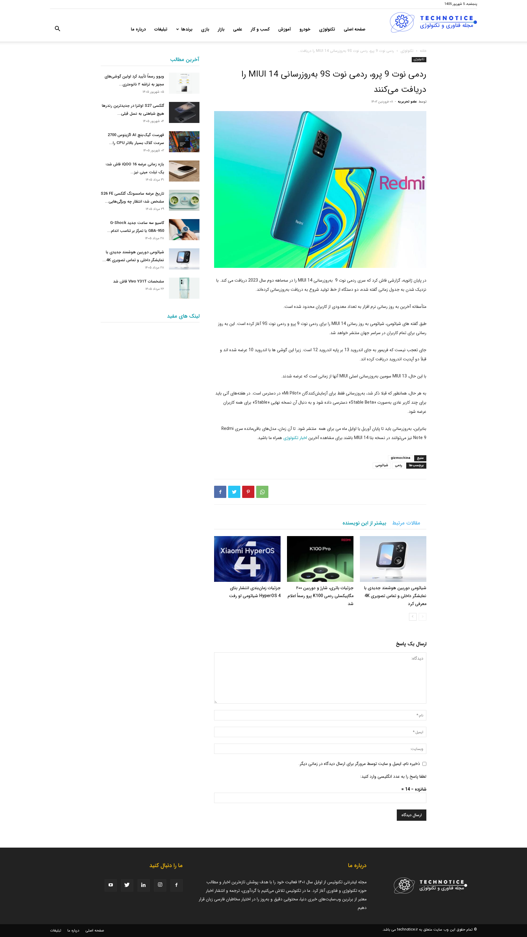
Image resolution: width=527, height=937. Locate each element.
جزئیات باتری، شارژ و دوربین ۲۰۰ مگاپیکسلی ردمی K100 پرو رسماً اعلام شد (320, 596)
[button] (57, 30)
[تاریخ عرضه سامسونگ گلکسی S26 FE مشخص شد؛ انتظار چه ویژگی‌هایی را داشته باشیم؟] (184, 200)
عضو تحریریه (407, 101)
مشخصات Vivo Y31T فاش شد (138, 281)
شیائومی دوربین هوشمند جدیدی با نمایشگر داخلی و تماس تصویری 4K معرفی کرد (395, 596)
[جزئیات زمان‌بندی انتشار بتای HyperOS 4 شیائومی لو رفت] (247, 559)
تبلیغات (160, 29)
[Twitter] (234, 492)
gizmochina (400, 458)
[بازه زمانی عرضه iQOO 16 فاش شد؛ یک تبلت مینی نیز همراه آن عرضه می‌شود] (184, 171)
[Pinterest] (248, 492)
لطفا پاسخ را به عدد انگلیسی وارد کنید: (393, 776)
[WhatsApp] (262, 492)
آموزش (284, 29)
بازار (221, 29)
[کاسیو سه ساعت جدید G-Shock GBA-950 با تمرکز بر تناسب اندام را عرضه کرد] (184, 229)
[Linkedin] (144, 885)
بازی (205, 29)
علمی (237, 29)
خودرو (304, 29)
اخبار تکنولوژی (295, 437)
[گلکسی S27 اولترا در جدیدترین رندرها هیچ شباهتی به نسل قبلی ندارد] (184, 112)
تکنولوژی (327, 29)
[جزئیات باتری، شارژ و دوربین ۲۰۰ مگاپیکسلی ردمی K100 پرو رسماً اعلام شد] (320, 559)
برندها (186, 29)
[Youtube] (111, 885)
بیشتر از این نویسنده (364, 523)
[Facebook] (220, 492)
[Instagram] (160, 885)
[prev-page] (422, 617)
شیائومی (381, 465)
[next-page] (413, 617)
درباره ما (138, 29)
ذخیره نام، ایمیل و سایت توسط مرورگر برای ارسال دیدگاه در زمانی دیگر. (359, 763)
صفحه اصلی (354, 29)
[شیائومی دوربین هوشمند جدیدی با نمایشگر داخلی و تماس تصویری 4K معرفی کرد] (393, 559)
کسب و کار (260, 29)
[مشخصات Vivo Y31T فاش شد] (184, 288)
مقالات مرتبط (406, 523)
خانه (423, 51)
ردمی (398, 465)
